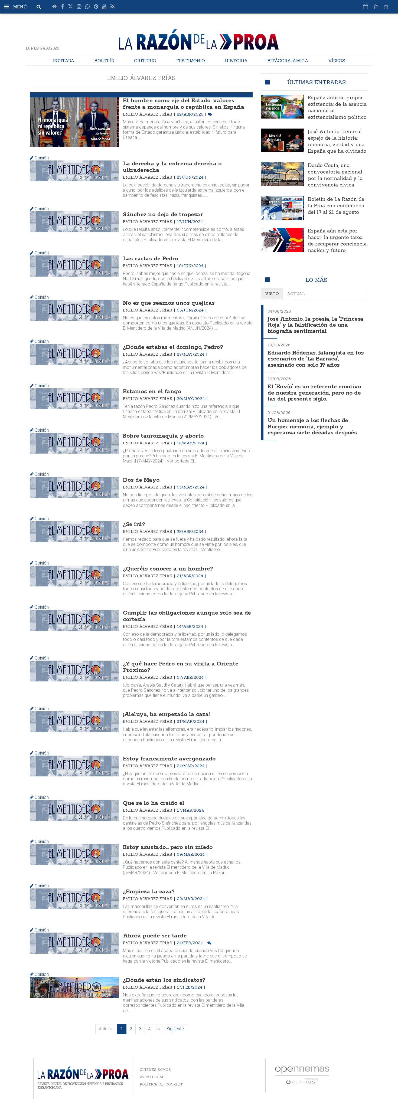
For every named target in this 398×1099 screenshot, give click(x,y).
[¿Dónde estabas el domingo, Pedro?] (74, 354)
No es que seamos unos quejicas (169, 303)
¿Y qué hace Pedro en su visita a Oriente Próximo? (180, 667)
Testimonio (190, 60)
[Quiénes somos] (386, 6)
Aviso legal (152, 1077)
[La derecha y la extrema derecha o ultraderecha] (74, 170)
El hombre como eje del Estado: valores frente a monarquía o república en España (183, 104)
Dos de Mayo (141, 480)
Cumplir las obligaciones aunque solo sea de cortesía (187, 616)
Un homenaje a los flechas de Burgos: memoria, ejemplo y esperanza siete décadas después (312, 427)
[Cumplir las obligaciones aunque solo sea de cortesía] (74, 620)
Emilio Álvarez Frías (148, 114)
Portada (63, 60)
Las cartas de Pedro (150, 259)
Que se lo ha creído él (153, 803)
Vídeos (336, 60)
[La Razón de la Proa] (199, 38)
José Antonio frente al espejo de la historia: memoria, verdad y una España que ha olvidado (337, 142)
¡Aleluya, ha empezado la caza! (166, 714)
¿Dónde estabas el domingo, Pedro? (173, 347)
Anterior (106, 1028)
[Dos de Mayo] (74, 487)
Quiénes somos (155, 1070)
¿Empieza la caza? (148, 891)
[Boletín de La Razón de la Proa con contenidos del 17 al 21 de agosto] (282, 208)
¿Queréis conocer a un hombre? (168, 569)
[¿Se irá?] (74, 531)
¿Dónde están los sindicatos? (164, 980)
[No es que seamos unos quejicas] (74, 310)
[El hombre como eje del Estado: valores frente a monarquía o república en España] (74, 122)
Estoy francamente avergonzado (169, 759)
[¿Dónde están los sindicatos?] (74, 987)
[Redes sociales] (375, 6)
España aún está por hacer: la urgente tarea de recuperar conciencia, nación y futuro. (337, 241)
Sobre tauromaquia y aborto (163, 436)
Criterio (145, 60)
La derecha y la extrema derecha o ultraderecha (172, 167)
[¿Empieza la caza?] (74, 898)
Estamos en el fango (152, 391)
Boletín (104, 60)
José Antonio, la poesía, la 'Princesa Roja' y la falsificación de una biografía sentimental (315, 325)
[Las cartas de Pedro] (74, 265)
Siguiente (175, 1028)
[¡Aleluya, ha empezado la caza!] (74, 721)
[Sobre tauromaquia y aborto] (74, 443)
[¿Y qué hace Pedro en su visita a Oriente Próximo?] (74, 671)
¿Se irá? (134, 524)
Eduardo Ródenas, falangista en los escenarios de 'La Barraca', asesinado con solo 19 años (315, 359)
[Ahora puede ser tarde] (74, 943)
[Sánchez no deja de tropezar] (74, 221)
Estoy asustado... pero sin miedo (168, 847)
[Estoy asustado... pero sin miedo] (74, 854)
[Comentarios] (210, 114)
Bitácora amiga (287, 60)
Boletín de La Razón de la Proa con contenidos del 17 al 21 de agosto (336, 206)
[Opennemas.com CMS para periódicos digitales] (302, 1075)
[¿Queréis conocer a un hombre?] (74, 576)
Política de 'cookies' (161, 1084)
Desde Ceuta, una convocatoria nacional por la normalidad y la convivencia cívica (335, 175)
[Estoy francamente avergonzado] (74, 766)
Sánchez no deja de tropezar (163, 214)
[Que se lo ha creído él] (74, 810)
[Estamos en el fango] (74, 398)
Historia (236, 60)
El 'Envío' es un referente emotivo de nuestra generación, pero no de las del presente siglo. (314, 393)
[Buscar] (38, 6)
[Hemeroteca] (365, 6)
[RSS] (112, 6)
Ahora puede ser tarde (155, 936)
